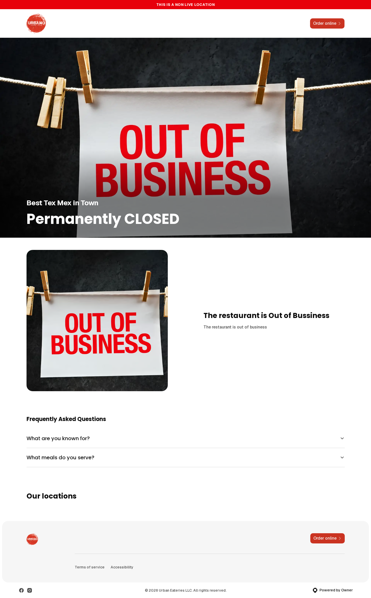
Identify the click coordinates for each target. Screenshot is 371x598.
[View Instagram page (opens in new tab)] (30, 590)
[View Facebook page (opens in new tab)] (21, 590)
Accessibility (122, 567)
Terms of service (90, 567)
